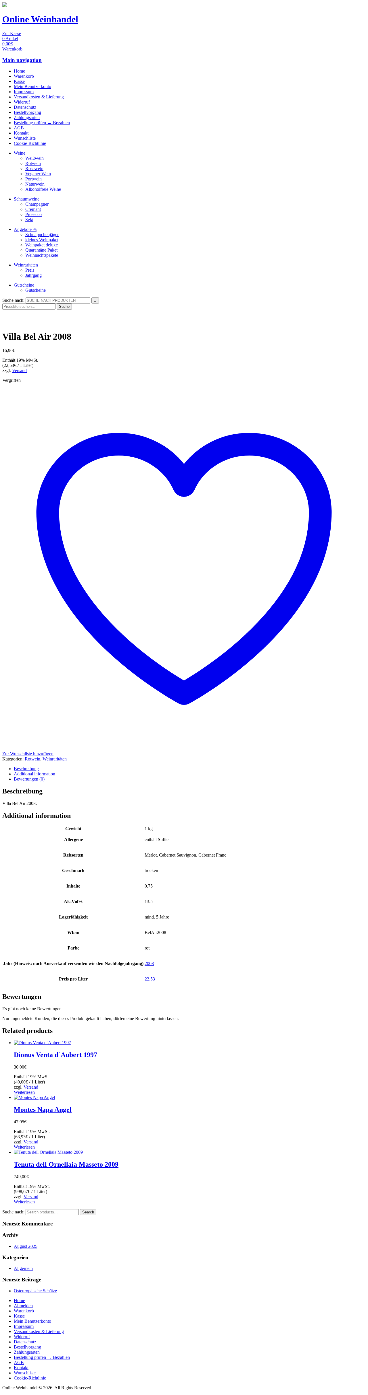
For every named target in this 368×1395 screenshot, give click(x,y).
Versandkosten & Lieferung (39, 96)
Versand (19, 370)
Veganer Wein (38, 173)
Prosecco (33, 214)
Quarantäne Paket (41, 250)
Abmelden (23, 1305)
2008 (149, 963)
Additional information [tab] (34, 773)
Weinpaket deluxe (41, 244)
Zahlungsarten (27, 117)
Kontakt (21, 133)
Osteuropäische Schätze (35, 1290)
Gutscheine (24, 285)
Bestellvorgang (27, 112)
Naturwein (35, 184)
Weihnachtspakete (41, 255)
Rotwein (33, 163)
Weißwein (34, 158)
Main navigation (22, 60)
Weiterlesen (24, 1092)
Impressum (24, 91)
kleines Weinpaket (41, 239)
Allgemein (23, 1268)
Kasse (19, 81)
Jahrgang (33, 275)
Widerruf (22, 102)
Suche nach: (13, 300)
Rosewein (34, 168)
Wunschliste (25, 138)
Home (19, 71)
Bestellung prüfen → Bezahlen (42, 122)
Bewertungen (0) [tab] (29, 779)
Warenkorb (24, 76)
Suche (64, 306)
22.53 (150, 978)
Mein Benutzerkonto (32, 86)
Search (88, 1212)
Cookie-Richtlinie (30, 143)
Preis (29, 270)
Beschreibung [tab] (26, 768)
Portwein (33, 178)
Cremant (33, 209)
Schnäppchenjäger (42, 234)
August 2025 (25, 1246)
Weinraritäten (26, 264)
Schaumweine (26, 198)
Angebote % (25, 229)
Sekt (29, 219)
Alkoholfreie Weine (43, 189)
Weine (19, 153)
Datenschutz (25, 107)
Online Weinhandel (40, 19)
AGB (19, 127)
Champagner (37, 204)
